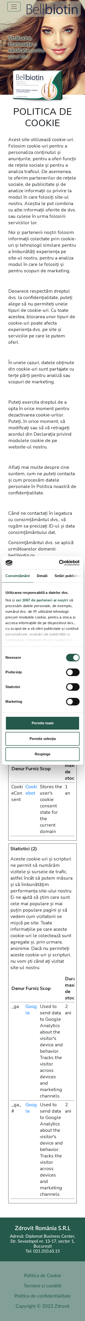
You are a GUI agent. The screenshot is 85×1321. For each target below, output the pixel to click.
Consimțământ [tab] (17, 576)
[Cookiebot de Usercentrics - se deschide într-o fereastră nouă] (60, 563)
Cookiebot (31, 790)
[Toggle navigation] (14, 6)
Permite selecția (43, 739)
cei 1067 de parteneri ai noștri (42, 600)
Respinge (42, 754)
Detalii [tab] (42, 576)
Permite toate (43, 723)
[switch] (73, 672)
